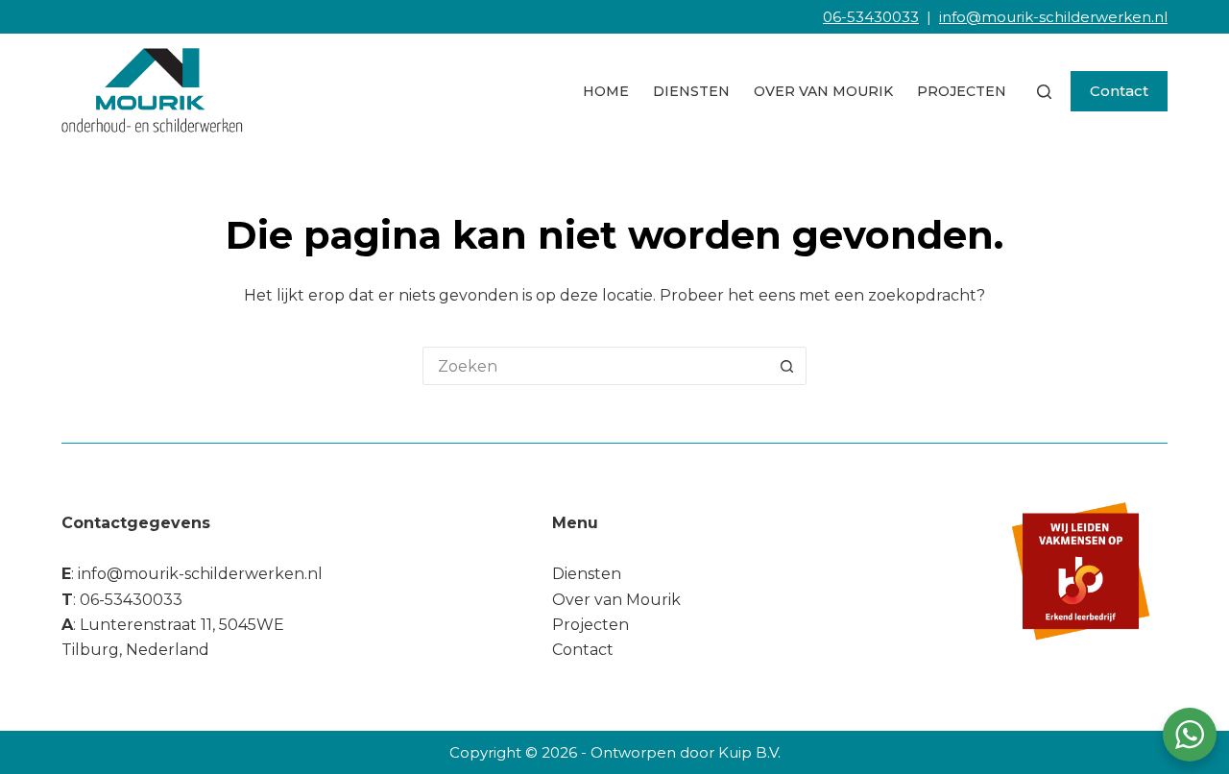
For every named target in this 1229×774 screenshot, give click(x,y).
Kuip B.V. (749, 752)
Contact (1119, 91)
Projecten (961, 91)
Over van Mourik (823, 91)
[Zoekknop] (787, 366)
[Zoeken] (1044, 92)
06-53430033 (871, 17)
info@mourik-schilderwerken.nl (1053, 17)
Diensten (691, 91)
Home (606, 91)
